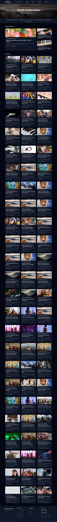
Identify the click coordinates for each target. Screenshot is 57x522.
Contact (30, 511)
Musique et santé (33, 2)
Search (51, 1)
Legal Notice (31, 512)
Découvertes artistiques (39, 2)
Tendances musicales (46, 2)
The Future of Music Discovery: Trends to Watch (46, 517)
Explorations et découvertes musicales (18, 2)
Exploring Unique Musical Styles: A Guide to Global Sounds (46, 513)
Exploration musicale (28, 21)
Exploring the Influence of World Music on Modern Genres (45, 516)
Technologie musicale (27, 2)
